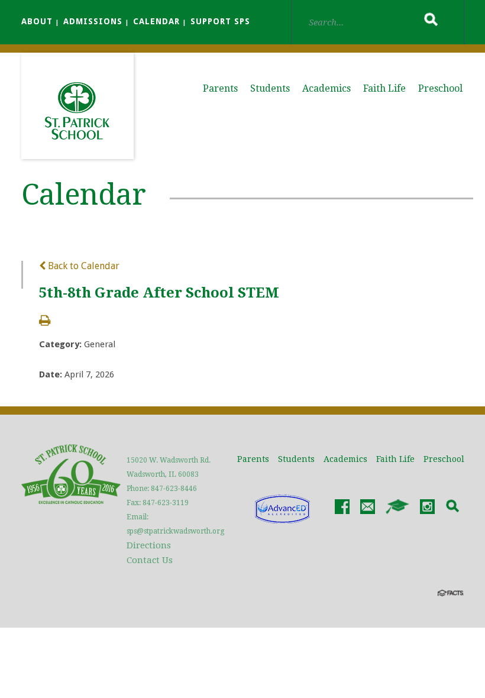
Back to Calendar (82, 266)
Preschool (440, 88)
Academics (326, 88)
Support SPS (220, 21)
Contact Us (150, 560)
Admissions (92, 21)
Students (270, 88)
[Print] (44, 321)
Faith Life (384, 88)
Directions (149, 545)
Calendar (156, 21)
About (37, 21)
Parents (220, 88)
